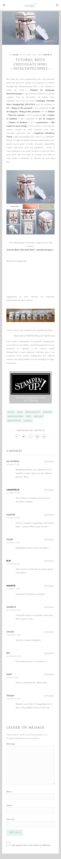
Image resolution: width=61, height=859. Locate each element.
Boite (20, 412)
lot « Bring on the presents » (20, 108)
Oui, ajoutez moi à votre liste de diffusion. (31, 845)
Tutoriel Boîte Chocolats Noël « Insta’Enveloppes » (30, 249)
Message (10, 743)
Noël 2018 (38, 416)
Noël (28, 416)
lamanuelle (12, 489)
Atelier (11, 412)
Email (9, 805)
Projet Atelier (14, 420)
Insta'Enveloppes (15, 416)
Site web (10, 819)
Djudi (16, 55)
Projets (48, 55)
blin (8, 560)
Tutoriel (28, 420)
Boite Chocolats (33, 412)
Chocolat (47, 412)
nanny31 (10, 585)
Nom (8, 791)
